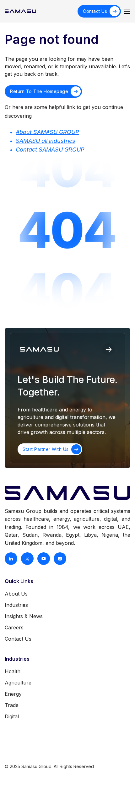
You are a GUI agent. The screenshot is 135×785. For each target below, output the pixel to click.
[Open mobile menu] (127, 11)
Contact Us (95, 11)
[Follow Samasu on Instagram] (60, 558)
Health (12, 671)
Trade (12, 705)
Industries (16, 605)
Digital (12, 716)
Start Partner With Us (46, 449)
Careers (14, 627)
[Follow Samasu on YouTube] (43, 558)
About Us (16, 594)
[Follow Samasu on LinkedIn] (11, 558)
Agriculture (18, 682)
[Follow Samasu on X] (27, 558)
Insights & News (24, 616)
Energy (13, 694)
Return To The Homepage (39, 91)
